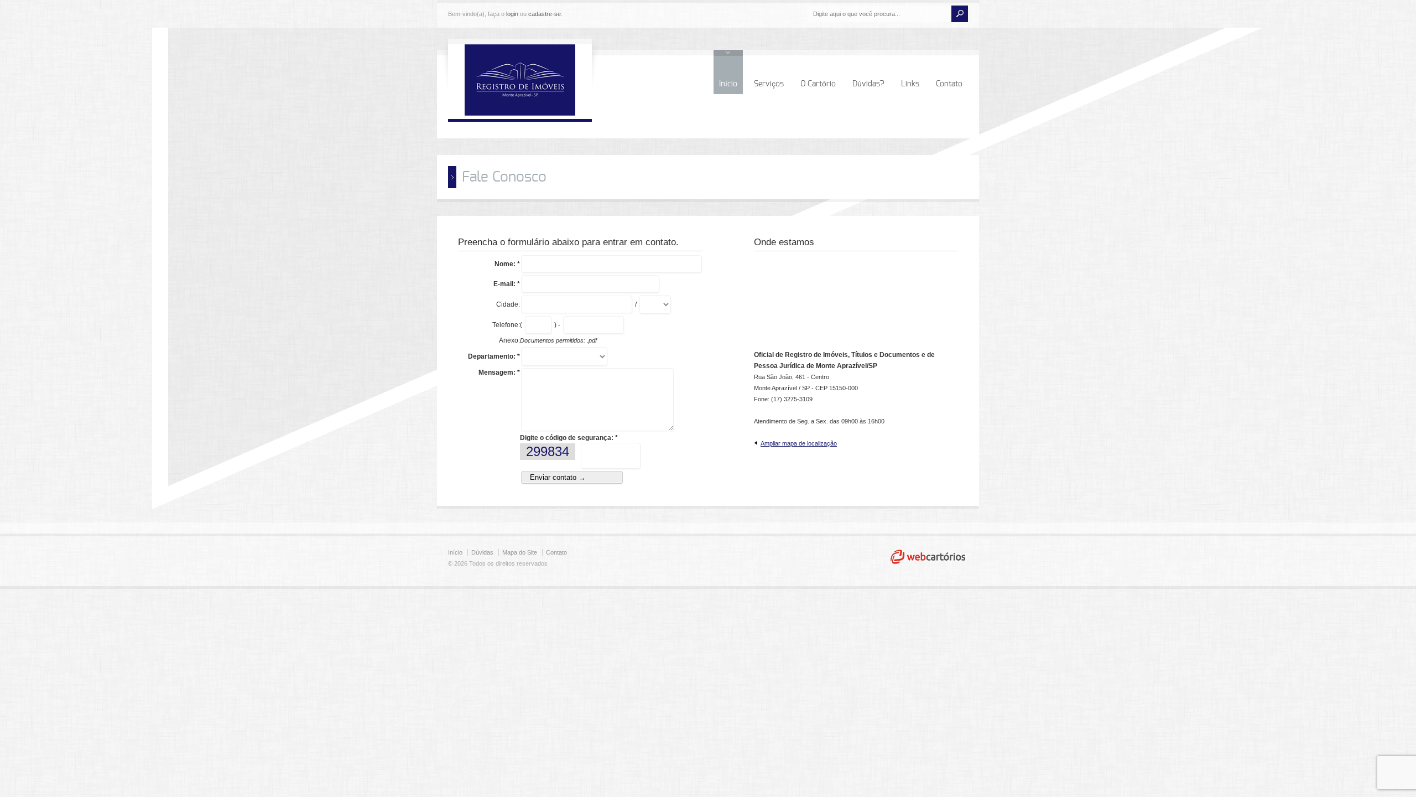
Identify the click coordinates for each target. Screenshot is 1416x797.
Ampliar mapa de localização (799, 443)
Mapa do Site (519, 552)
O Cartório (818, 84)
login (512, 14)
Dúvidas (482, 552)
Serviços (769, 84)
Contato (949, 84)
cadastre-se (544, 14)
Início (728, 84)
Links (910, 84)
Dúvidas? (868, 84)
